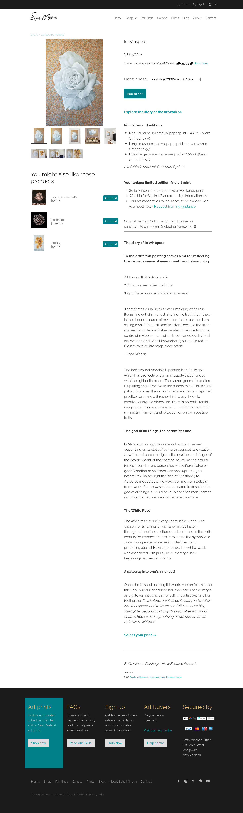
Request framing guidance (175, 205)
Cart (215, 4)
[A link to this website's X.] (193, 781)
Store (34, 34)
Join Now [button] (115, 742)
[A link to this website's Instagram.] (186, 781)
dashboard (58, 794)
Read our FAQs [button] (80, 742)
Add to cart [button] (135, 93)
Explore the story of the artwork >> (153, 111)
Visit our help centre (158, 730)
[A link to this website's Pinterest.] (200, 781)
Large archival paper (157, 677)
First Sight (55, 242)
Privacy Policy (96, 794)
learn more (201, 63)
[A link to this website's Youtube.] (208, 781)
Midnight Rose (57, 219)
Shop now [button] (38, 742)
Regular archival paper (139, 677)
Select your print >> (140, 634)
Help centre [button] (155, 742)
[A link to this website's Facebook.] (179, 781)
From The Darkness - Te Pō (64, 196)
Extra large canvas (174, 677)
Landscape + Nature (52, 34)
